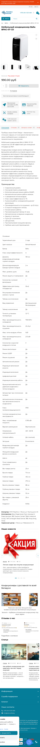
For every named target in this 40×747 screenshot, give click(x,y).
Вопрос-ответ (27, 127)
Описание (5, 127)
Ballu (6, 23)
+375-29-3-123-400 (26, 13)
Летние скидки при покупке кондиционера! (18, 565)
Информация (6, 691)
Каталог (4, 702)
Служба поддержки (9, 696)
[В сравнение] (36, 38)
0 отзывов (13, 91)
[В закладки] (36, 35)
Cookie (6, 729)
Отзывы (15, 127)
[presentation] (1, 67)
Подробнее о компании (9, 636)
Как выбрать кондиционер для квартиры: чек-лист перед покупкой (13, 668)
